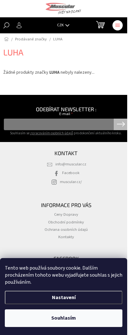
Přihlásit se (121, 124)
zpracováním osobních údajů (51, 133)
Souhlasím (63, 318)
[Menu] (117, 25)
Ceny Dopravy (66, 214)
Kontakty (66, 237)
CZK (60, 25)
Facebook (70, 173)
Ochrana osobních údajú (66, 229)
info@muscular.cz (70, 164)
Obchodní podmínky (66, 222)
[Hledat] (6, 25)
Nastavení (64, 297)
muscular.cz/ (71, 182)
